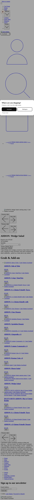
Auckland (9, 109)
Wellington (24, 109)
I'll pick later (5, 113)
